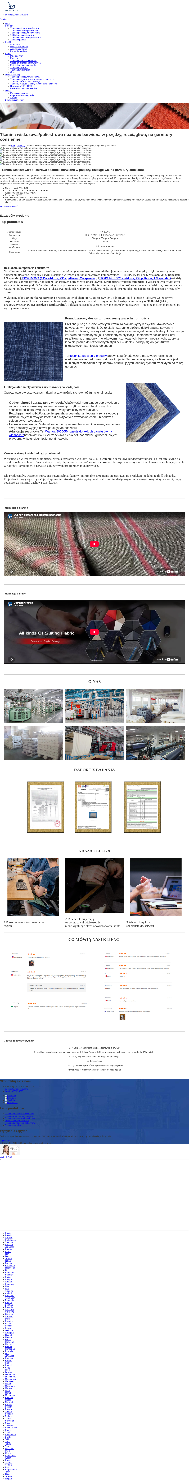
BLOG (8, 42)
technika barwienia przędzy (88, 355)
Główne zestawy (12, 74)
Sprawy (13, 98)
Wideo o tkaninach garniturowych (25, 63)
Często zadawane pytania (22, 95)
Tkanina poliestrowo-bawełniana (25, 33)
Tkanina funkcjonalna (20, 70)
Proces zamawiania (19, 93)
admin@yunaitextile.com (16, 15)
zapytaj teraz (6, 1141)
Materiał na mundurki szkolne (23, 65)
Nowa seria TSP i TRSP (21, 86)
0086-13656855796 (14, 1091)
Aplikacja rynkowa (18, 49)
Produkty (9, 26)
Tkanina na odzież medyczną (23, 60)
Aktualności (15, 44)
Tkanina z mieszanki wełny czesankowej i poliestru (33, 84)
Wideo (8, 54)
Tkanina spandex (18, 40)
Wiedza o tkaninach (19, 47)
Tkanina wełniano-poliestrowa (24, 30)
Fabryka (14, 58)
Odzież (13, 72)
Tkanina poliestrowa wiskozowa (24, 28)
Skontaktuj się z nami (15, 100)
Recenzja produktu (19, 51)
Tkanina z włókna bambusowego (25, 81)
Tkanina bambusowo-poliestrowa (25, 37)
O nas (8, 91)
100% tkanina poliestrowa (22, 35)
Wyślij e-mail (6, 1157)
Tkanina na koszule (19, 67)
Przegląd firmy (16, 56)
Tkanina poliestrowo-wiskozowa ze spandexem (31, 79)
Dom (7, 23)
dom (13, 146)
